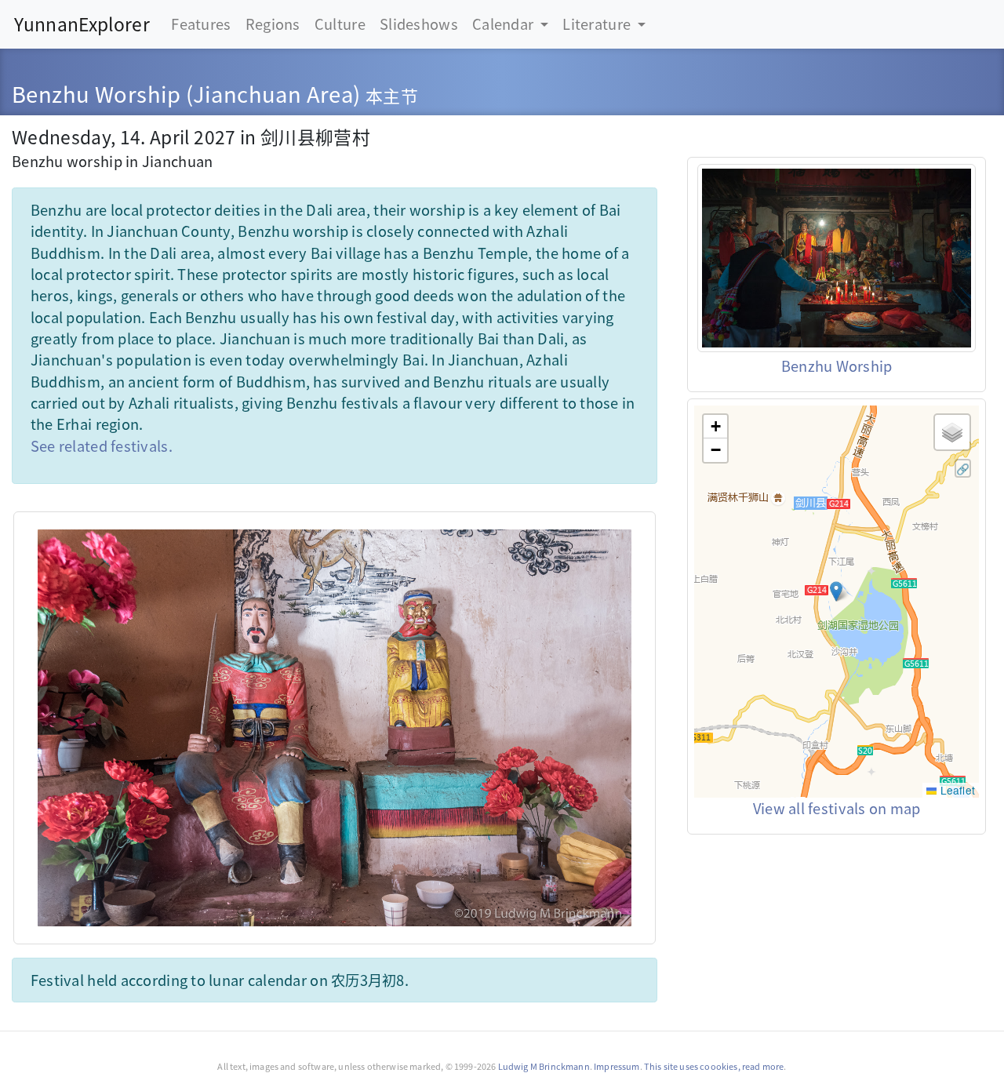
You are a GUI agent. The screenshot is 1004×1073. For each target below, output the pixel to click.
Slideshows (419, 23)
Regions (273, 23)
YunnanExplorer (82, 24)
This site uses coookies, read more (714, 1066)
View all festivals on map (837, 808)
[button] (836, 591)
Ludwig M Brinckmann (544, 1066)
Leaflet (956, 790)
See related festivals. (102, 445)
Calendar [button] (504, 23)
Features (201, 23)
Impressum (616, 1066)
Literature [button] (598, 23)
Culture (340, 23)
